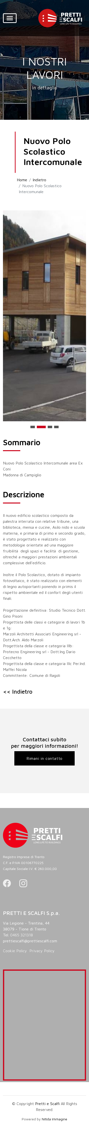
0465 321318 (21, 935)
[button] (32, 427)
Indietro (39, 180)
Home (22, 180)
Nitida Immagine (54, 1119)
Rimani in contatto (44, 758)
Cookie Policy (15, 950)
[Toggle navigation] (10, 18)
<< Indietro (17, 691)
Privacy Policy (42, 950)
